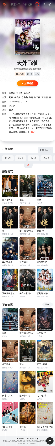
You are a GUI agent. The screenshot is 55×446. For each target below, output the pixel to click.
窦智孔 (52, 97)
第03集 (33, 158)
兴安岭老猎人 (26, 293)
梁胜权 (27, 93)
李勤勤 (25, 97)
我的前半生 (7, 427)
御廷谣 (23, 427)
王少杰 (19, 93)
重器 (39, 199)
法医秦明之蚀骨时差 (10, 293)
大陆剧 (21, 74)
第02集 (20, 158)
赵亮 (31, 97)
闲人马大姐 (42, 395)
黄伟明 (12, 93)
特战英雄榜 (7, 262)
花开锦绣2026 (26, 231)
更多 (47, 304)
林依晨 (17, 97)
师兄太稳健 (42, 364)
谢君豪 (37, 97)
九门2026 (41, 333)
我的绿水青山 (43, 293)
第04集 (46, 158)
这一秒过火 (25, 395)
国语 (11, 110)
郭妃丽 (45, 97)
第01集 (8, 158)
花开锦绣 (24, 262)
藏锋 (22, 199)
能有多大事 (7, 199)
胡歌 (11, 97)
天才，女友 (7, 395)
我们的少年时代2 (45, 427)
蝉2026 (40, 231)
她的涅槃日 (42, 262)
